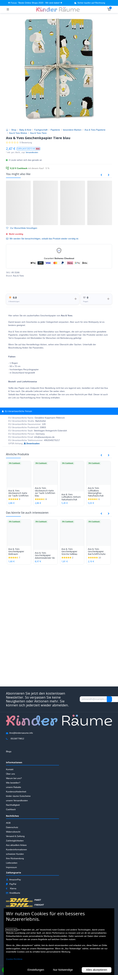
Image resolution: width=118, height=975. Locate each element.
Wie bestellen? (13, 783)
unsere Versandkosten (17, 800)
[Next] (108, 175)
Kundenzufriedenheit (16, 792)
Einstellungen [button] (36, 969)
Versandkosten (32, 152)
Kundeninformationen (16, 849)
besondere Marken (72, 130)
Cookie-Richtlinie (14, 959)
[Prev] (101, 175)
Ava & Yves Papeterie (95, 130)
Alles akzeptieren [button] (96, 969)
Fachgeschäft (40, 130)
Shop (13, 130)
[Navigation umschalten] (8, 9)
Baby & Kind (25, 130)
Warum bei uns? (14, 778)
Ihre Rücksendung (15, 858)
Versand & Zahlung (15, 836)
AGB (8, 823)
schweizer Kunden (15, 854)
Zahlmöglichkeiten (15, 840)
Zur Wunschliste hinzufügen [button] (23, 228)
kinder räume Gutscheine (18, 796)
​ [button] (109, 699)
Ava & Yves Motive (18, 133)
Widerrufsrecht (13, 832)
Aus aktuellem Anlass (16, 845)
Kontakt (9, 769)
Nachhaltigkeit (13, 805)
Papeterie (55, 130)
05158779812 (17, 738)
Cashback (11, 809)
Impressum (11, 867)
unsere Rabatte (13, 787)
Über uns (10, 774)
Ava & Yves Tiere (38, 133)
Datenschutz (12, 827)
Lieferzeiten (11, 863)
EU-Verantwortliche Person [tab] (18, 411)
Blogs (8, 751)
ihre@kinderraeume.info (21, 733)
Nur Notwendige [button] (63, 969)
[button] (28, 148)
